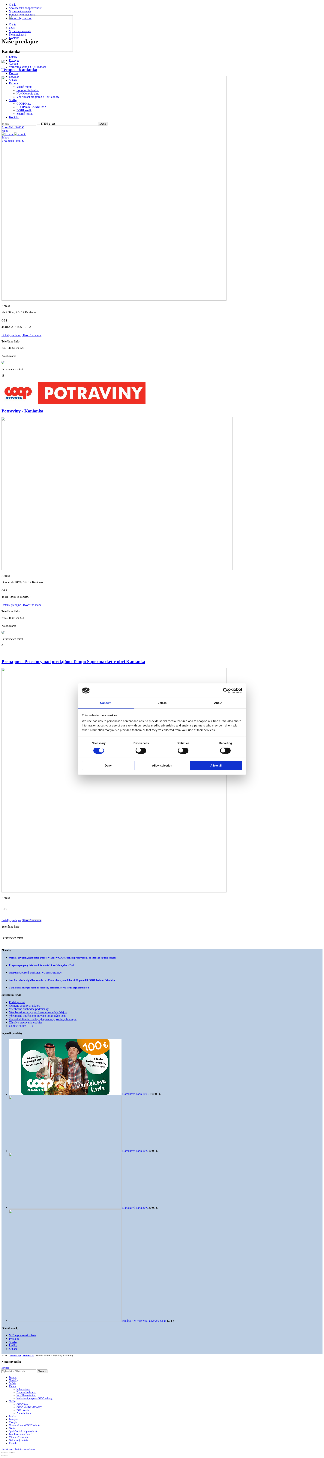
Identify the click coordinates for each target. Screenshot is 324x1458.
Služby (13, 1342)
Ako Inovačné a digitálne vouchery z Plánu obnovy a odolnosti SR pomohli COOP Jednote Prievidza (62, 980)
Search (42, 1371)
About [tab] (218, 702)
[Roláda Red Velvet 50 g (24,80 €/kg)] (65, 1320)
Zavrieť (5, 1367)
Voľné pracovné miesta (22, 1335)
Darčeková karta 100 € (136, 1094)
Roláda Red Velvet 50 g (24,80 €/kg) (144, 1320)
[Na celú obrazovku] (10, 1452)
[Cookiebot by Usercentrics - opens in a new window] (225, 690)
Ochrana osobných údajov (24, 1005)
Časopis (13, 63)
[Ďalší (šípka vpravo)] (6, 1455)
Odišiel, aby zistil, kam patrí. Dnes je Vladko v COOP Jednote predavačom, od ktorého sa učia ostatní (62, 957)
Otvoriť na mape (31, 335)
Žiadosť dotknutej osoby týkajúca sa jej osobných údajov (42, 1019)
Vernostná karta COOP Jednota (27, 66)
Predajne (14, 60)
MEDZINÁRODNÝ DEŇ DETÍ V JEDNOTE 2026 (35, 972)
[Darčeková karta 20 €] (65, 1207)
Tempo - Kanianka (19, 69)
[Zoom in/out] (13, 1452)
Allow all (216, 765)
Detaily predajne (11, 335)
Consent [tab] (105, 702)
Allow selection (162, 765)
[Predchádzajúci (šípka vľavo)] (3, 1455)
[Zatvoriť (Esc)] (3, 1452)
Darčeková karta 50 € (135, 1150)
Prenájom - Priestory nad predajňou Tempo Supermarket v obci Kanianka (73, 661)
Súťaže (13, 1348)
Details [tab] (162, 702)
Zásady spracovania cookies (25, 1022)
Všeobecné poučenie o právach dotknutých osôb (37, 1015)
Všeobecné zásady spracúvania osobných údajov (38, 1012)
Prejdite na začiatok (25, 1449)
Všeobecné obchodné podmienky (29, 1009)
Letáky (13, 56)
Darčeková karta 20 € (135, 1207)
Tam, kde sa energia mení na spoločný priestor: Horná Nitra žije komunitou (49, 987)
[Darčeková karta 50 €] (65, 1150)
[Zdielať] (6, 1452)
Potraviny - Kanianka (22, 411)
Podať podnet (17, 1002)
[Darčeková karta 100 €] (65, 1094)
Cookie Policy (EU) (21, 1025)
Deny (108, 765)
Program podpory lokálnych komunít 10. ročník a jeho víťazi (41, 965)
